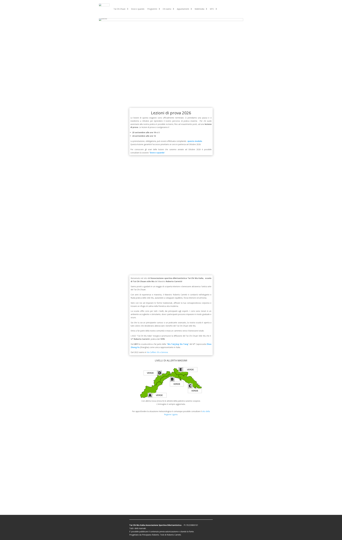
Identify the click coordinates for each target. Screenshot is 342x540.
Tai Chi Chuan (119, 9)
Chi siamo (167, 9)
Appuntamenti (183, 9)
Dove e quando (137, 9)
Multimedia (199, 9)
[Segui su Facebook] (152, 499)
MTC (212, 9)
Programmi (152, 9)
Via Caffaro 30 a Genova (157, 352)
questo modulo (194, 141)
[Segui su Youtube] (190, 501)
